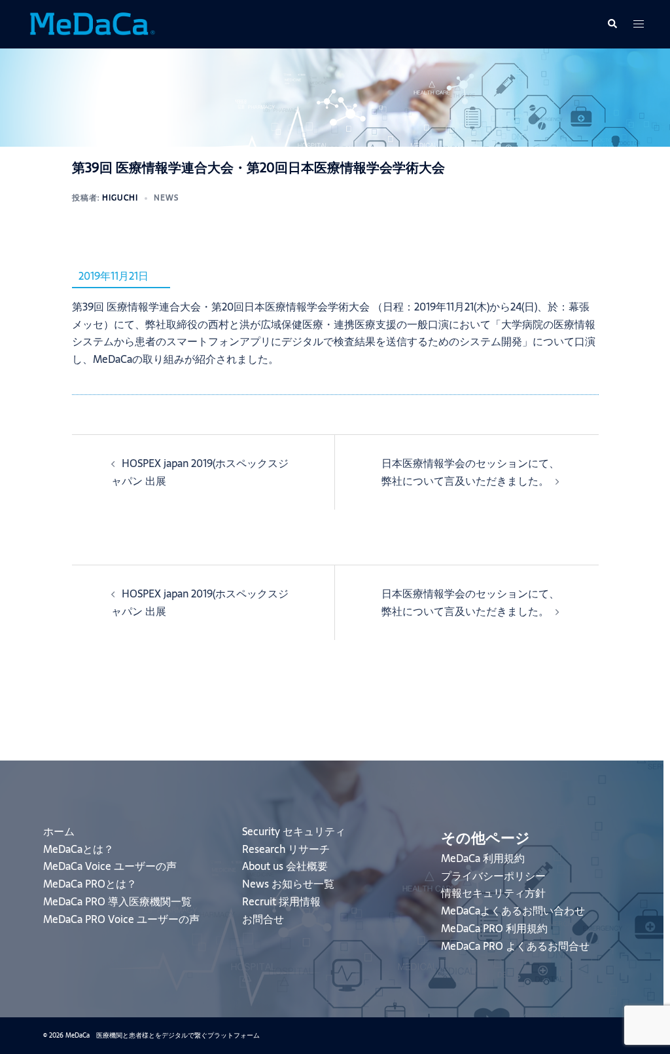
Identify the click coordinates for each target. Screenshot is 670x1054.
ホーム (59, 831)
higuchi (120, 197)
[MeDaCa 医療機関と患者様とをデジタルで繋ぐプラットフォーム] (91, 22)
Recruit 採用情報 (281, 901)
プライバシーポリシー (493, 875)
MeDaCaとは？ (78, 848)
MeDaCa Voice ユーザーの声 (110, 866)
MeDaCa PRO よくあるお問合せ (515, 945)
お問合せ (263, 919)
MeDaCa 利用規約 (483, 858)
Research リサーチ (286, 848)
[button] (612, 24)
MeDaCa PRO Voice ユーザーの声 (121, 919)
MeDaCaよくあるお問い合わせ (513, 910)
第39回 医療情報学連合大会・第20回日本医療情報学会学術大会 (221, 306)
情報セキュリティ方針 (493, 892)
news (166, 197)
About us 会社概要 (285, 866)
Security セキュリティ (293, 831)
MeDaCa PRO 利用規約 (494, 928)
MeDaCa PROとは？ (90, 883)
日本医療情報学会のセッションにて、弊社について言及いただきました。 (470, 472)
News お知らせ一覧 (288, 883)
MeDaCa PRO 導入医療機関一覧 (117, 901)
